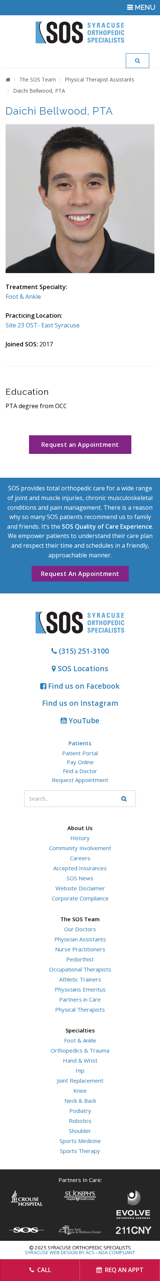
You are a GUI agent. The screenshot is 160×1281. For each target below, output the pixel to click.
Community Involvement (80, 848)
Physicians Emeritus (80, 989)
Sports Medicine (80, 1140)
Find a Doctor (80, 771)
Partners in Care (80, 999)
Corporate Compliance (80, 898)
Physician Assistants (80, 939)
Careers (80, 858)
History (80, 838)
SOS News (80, 878)
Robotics (80, 1120)
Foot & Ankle (23, 296)
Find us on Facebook (83, 686)
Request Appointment (80, 780)
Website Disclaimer (80, 888)
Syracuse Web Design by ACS (60, 1252)
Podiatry (80, 1110)
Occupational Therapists (80, 969)
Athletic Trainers (80, 979)
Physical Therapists (80, 1009)
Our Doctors (80, 929)
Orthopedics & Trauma (80, 1050)
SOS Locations (82, 668)
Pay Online (80, 762)
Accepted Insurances (80, 868)
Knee (80, 1090)
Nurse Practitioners (80, 949)
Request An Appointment (80, 574)
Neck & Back (80, 1100)
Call (43, 1270)
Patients (80, 743)
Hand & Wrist (80, 1060)
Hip (80, 1070)
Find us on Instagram (80, 703)
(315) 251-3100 (83, 651)
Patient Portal (80, 753)
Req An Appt (123, 1270)
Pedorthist (80, 959)
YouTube (83, 720)
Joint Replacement (80, 1080)
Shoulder (80, 1130)
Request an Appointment (80, 445)
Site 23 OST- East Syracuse (43, 325)
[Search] (138, 60)
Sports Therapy (80, 1150)
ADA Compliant (116, 1252)
